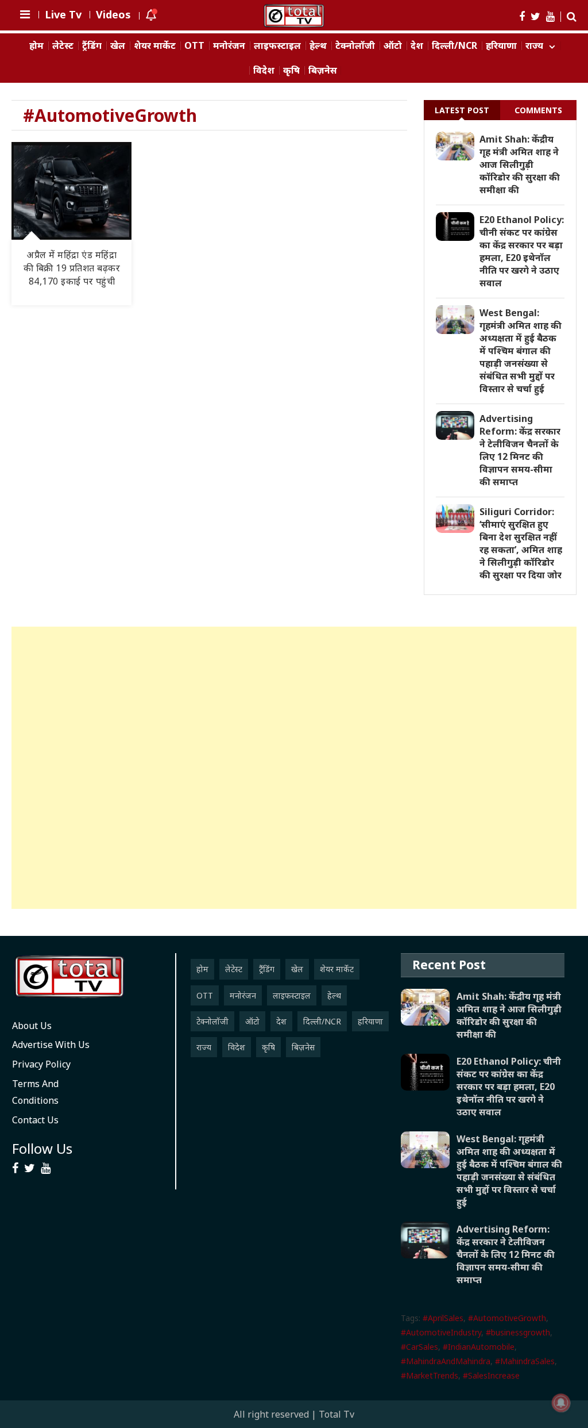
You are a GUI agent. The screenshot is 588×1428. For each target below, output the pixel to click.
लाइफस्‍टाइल (277, 45)
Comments (538, 110)
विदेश (263, 70)
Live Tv (63, 14)
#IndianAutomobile (478, 1346)
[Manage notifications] (561, 1403)
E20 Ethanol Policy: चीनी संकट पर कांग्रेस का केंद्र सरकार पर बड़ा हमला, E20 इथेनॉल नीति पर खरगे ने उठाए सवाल (521, 251)
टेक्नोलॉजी (355, 45)
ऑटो (393, 45)
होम (36, 45)
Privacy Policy (41, 1064)
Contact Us (35, 1120)
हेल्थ (318, 45)
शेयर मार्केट (155, 45)
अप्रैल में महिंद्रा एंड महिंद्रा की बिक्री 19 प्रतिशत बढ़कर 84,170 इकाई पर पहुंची (72, 267)
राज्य (534, 45)
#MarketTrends (429, 1375)
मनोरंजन (229, 45)
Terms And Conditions (35, 1092)
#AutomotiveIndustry (441, 1332)
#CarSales (419, 1346)
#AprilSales (443, 1317)
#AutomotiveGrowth (507, 1317)
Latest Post (462, 110)
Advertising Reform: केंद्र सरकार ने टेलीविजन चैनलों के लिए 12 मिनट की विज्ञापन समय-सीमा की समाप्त (519, 450)
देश (417, 45)
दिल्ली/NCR (454, 45)
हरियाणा (501, 45)
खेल (117, 45)
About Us (32, 1025)
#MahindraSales (525, 1361)
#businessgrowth (518, 1332)
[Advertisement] (293, 768)
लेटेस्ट (63, 45)
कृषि (291, 70)
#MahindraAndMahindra (445, 1361)
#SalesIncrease (491, 1375)
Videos (113, 14)
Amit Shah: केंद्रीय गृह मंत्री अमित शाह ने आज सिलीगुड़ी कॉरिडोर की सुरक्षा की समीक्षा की (519, 164)
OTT (194, 45)
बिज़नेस (322, 70)
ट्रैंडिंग (92, 45)
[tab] (462, 110)
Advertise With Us (51, 1044)
